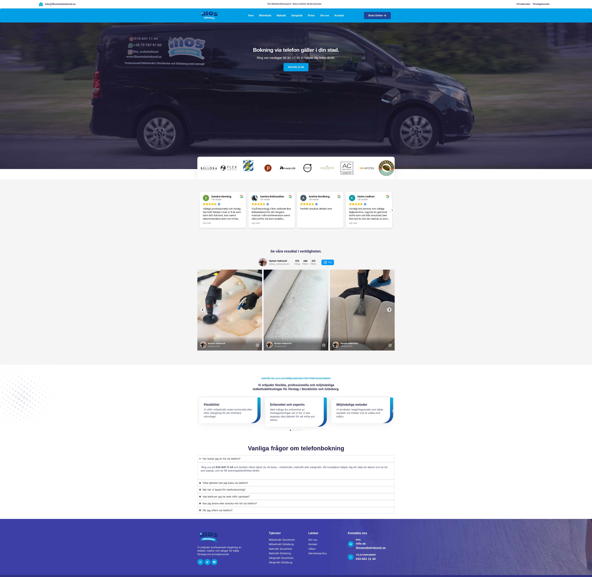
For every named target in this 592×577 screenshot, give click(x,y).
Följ (330, 262)
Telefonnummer (366, 555)
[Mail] (351, 544)
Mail (358, 539)
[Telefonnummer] (351, 557)
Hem (251, 15)
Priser (311, 15)
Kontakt (339, 15)
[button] (392, 210)
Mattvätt (281, 15)
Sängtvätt (296, 15)
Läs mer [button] (256, 223)
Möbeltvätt (265, 15)
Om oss (324, 15)
